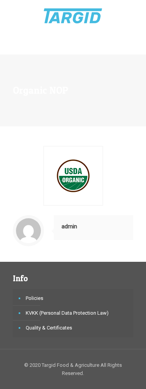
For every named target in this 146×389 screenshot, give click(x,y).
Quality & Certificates (49, 328)
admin (69, 226)
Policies (34, 298)
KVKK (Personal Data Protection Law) (67, 313)
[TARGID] (73, 15)
